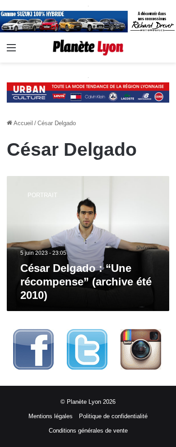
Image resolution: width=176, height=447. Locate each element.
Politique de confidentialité (113, 416)
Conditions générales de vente (88, 430)
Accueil (22, 123)
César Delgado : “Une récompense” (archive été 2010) (86, 281)
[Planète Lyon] (88, 47)
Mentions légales (50, 416)
